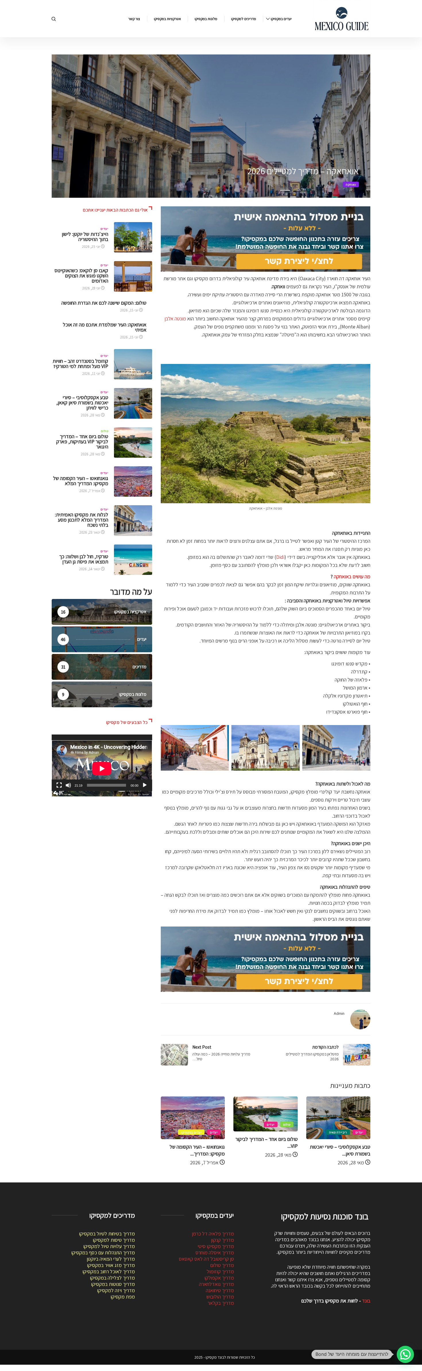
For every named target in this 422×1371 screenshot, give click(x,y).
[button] (405, 1354)
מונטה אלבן (175, 318)
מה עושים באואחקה (352, 576)
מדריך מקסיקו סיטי (216, 1246)
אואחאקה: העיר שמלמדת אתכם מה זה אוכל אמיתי (104, 327)
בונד (366, 1300)
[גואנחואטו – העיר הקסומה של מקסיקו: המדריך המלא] (133, 481)
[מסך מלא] (59, 785)
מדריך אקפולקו (219, 1277)
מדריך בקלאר (221, 1303)
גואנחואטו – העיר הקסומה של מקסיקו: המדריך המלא (80, 481)
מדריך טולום (222, 1265)
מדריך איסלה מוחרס (214, 1252)
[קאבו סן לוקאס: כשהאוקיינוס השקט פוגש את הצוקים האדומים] (133, 276)
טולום (287, 1125)
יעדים (359, 1132)
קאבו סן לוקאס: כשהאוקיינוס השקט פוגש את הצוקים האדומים (81, 275)
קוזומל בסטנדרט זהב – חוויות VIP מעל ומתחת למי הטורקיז (80, 363)
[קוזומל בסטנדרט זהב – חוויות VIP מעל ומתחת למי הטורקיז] (133, 364)
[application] (102, 763)
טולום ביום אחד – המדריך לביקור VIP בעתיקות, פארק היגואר (82, 441)
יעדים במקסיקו (281, 18)
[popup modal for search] (54, 18)
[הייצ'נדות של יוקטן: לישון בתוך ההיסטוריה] (133, 237)
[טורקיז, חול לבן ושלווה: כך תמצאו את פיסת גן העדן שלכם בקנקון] (133, 560)
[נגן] (145, 785)
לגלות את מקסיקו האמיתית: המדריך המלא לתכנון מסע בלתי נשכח (81, 519)
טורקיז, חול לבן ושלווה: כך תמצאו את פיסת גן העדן (83, 559)
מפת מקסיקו (123, 1296)
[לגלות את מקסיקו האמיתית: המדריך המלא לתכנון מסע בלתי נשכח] (133, 520)
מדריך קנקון (222, 1240)
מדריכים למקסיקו (243, 18)
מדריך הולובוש (220, 1296)
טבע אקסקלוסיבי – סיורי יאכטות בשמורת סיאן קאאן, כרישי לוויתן (82, 402)
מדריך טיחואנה (220, 1290)
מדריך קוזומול (220, 1271)
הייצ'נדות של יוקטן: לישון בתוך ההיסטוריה (85, 236)
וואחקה (351, 185)
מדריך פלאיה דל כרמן (213, 1233)
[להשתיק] (68, 785)
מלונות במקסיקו (206, 18)
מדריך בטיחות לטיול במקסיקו (107, 1233)
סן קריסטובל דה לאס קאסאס (206, 1259)
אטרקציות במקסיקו (167, 18)
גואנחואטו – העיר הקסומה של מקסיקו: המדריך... (197, 1150)
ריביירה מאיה (338, 1132)
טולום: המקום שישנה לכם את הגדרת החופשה (103, 302)
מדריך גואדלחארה (216, 1284)
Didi (280, 557)
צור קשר (134, 18)
